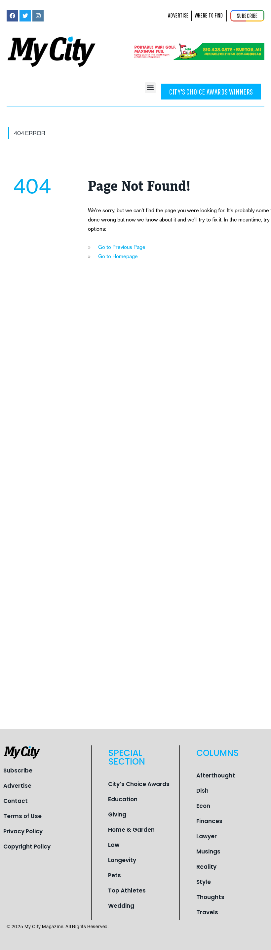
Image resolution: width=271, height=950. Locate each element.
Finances (209, 821)
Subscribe (17, 770)
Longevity (122, 860)
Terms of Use (22, 816)
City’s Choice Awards (139, 784)
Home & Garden (131, 830)
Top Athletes (127, 890)
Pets (114, 875)
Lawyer (206, 836)
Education (122, 799)
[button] (150, 87)
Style (203, 882)
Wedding (121, 906)
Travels (207, 912)
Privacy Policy (23, 831)
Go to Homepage (118, 256)
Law (113, 845)
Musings (208, 851)
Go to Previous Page (121, 247)
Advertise (17, 786)
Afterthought (215, 775)
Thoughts (210, 897)
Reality (206, 867)
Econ (203, 806)
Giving (117, 814)
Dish (202, 791)
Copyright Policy (27, 847)
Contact (15, 801)
